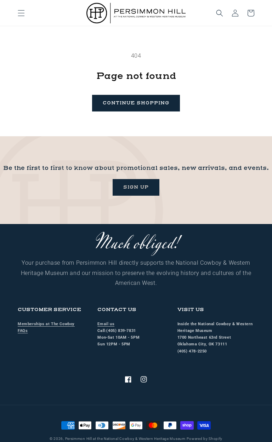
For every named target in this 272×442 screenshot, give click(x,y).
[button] (21, 13)
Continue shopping (136, 103)
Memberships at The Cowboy (46, 324)
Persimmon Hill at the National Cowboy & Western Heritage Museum (125, 439)
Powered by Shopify (204, 439)
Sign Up (136, 187)
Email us (105, 324)
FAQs (23, 330)
